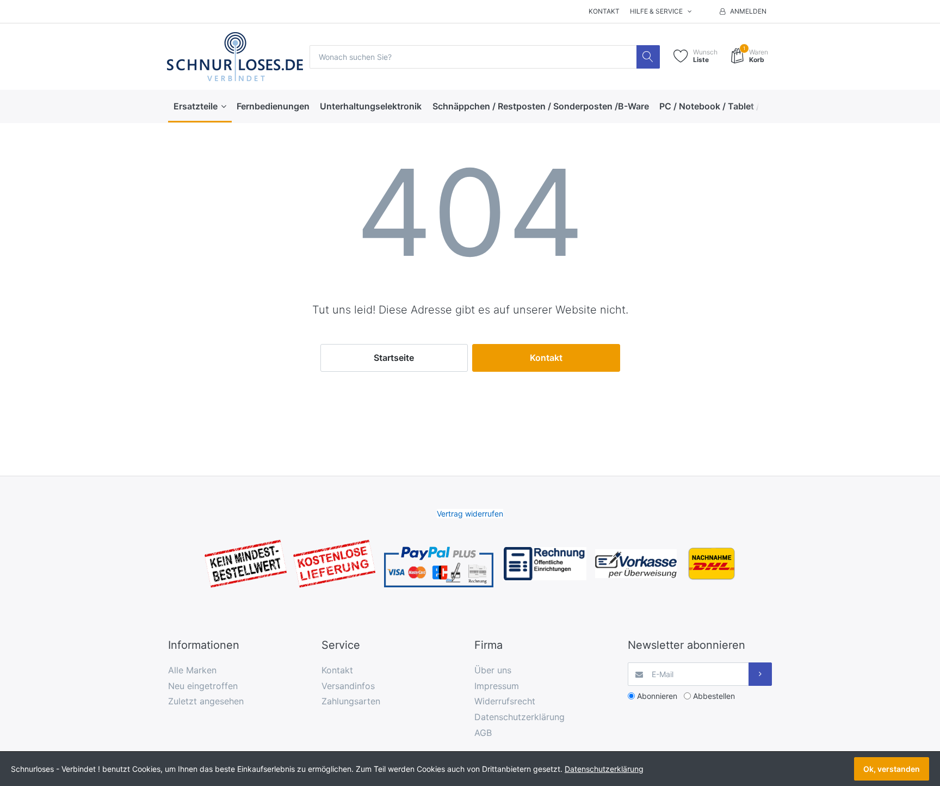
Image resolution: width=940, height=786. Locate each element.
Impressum (496, 685)
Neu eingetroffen (203, 685)
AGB (483, 732)
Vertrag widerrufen (470, 513)
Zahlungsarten (350, 701)
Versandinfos (348, 685)
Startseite (394, 357)
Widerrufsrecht (504, 701)
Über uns (492, 670)
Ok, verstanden (891, 768)
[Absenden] (760, 674)
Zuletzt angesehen (206, 701)
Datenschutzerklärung (519, 716)
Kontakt (604, 11)
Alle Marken (192, 670)
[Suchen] (648, 57)
